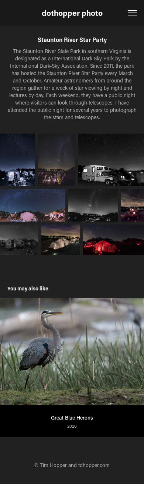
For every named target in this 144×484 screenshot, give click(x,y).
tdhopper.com (94, 465)
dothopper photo (72, 13)
